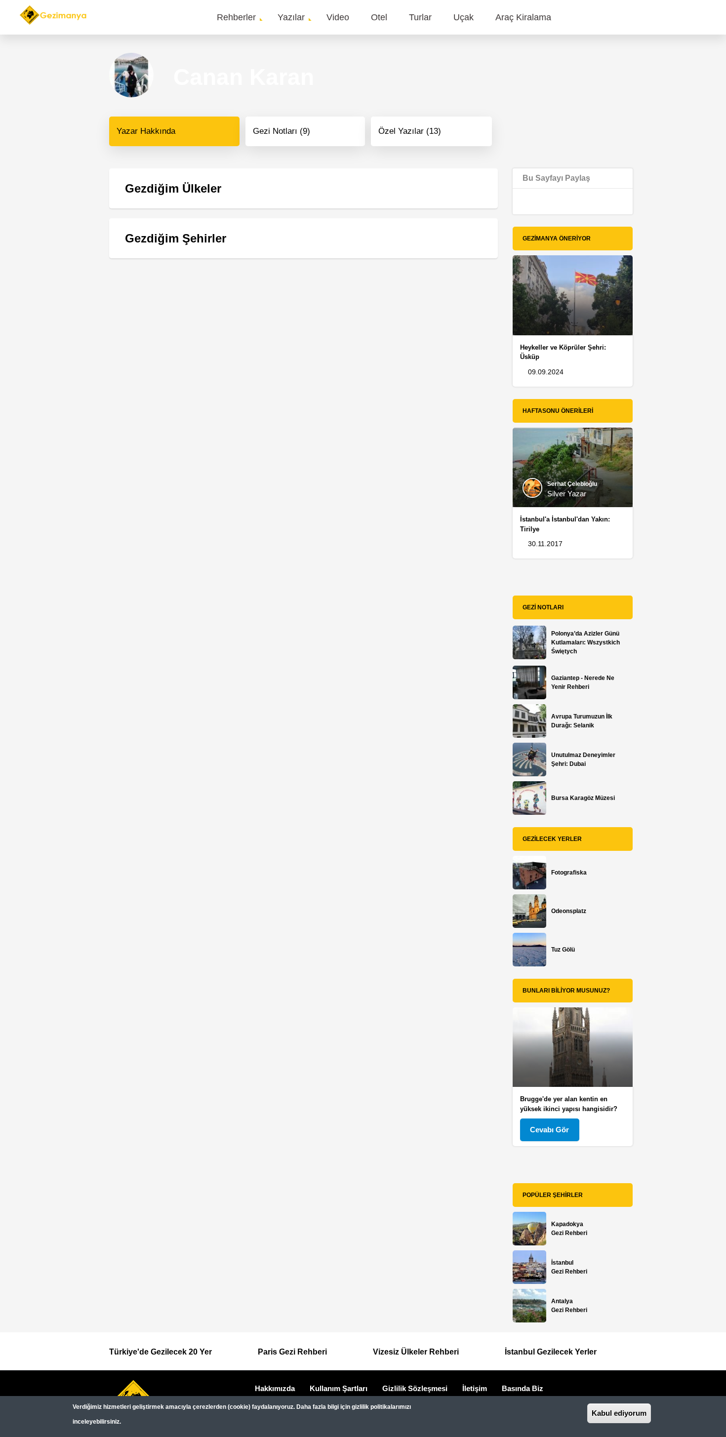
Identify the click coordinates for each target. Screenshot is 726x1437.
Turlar (420, 17)
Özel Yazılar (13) (409, 131)
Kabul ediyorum (619, 1413)
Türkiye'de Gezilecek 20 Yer (160, 1352)
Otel (379, 17)
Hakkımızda (275, 1388)
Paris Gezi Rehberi (292, 1352)
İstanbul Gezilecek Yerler (551, 1352)
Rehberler (236, 17)
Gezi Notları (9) (281, 131)
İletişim (474, 1388)
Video (337, 17)
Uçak (463, 17)
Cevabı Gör (549, 1129)
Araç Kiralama (523, 17)
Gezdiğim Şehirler (175, 238)
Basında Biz (522, 1388)
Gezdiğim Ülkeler (173, 188)
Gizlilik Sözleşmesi (414, 1388)
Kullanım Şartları (338, 1388)
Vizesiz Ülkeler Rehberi (416, 1352)
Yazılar (291, 17)
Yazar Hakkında (146, 131)
